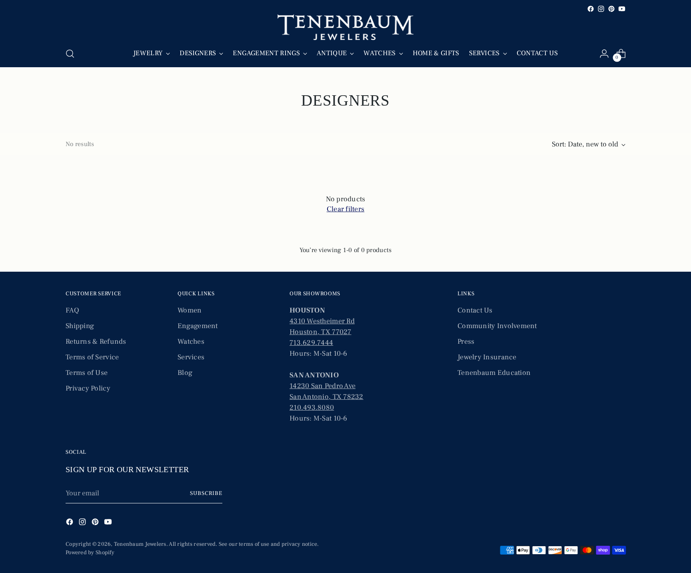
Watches (191, 341)
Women (190, 310)
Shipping (80, 326)
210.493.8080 (312, 407)
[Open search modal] (70, 54)
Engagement (198, 326)
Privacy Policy (88, 388)
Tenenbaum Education (494, 372)
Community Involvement (497, 326)
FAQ (72, 310)
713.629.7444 (311, 342)
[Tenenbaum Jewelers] (345, 27)
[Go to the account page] (604, 54)
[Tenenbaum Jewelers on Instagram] (601, 8)
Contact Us (475, 310)
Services (191, 357)
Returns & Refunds (96, 341)
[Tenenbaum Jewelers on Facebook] (590, 8)
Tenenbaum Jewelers (140, 544)
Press (465, 341)
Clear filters (346, 209)
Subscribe (206, 493)
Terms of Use (87, 372)
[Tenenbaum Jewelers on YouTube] (621, 8)
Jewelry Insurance (487, 357)
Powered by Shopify (90, 552)
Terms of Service (92, 357)
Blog (185, 372)
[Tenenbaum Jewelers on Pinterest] (611, 8)
